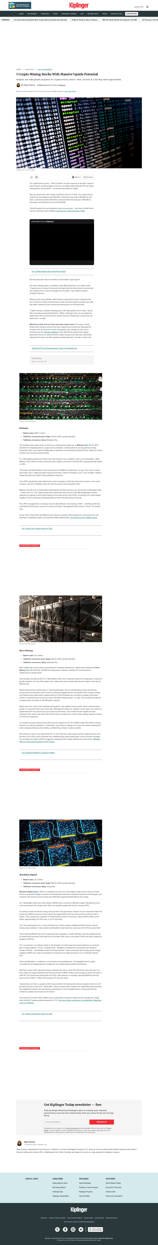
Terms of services (72, 1086)
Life (82, 14)
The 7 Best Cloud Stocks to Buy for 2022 (36, 986)
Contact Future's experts (57, 1178)
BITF (86, 445)
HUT (27, 656)
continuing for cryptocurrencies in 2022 (70, 211)
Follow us (78, 177)
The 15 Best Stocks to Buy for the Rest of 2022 (49, 271)
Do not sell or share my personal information (79, 1182)
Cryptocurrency (45, 69)
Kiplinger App (58, 1152)
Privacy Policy (88, 1178)
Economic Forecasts (113, 1147)
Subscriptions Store (60, 1143)
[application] (62, 242)
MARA (36, 864)
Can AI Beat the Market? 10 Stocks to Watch (38, 739)
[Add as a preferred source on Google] (94, 1189)
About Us (44, 1178)
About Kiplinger (85, 1143)
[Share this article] (32, 177)
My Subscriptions (59, 1147)
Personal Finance (69, 14)
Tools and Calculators (114, 1156)
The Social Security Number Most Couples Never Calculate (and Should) (40, 20)
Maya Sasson (29, 85)
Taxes (55, 14)
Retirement (32, 14)
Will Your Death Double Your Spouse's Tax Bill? (120, 20)
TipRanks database (51, 332)
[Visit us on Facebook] (65, 1189)
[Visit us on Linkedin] (81, 1189)
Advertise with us (111, 1178)
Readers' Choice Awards (88, 1147)
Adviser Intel (93, 14)
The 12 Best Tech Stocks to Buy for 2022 (36, 529)
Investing (45, 14)
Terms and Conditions (74, 1178)
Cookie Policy (99, 1178)
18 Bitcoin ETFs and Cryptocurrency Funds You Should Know (54, 348)
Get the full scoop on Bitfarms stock (83, 518)
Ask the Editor (84, 1156)
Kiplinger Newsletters (61, 1156)
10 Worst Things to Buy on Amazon (85, 20)
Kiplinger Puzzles (86, 1152)
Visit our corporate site (106, 1198)
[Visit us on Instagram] (73, 1189)
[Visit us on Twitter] (57, 1189)
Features (62, 85)
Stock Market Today (113, 1143)
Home (18, 69)
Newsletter (89, 177)
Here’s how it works (70, 91)
